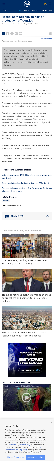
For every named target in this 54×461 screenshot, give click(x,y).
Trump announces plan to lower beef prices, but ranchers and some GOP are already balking (26, 298)
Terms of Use (13, 445)
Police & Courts (46, 10)
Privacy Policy (24, 445)
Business (6, 200)
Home (26, 10)
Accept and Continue (35, 457)
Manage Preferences (15, 457)
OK (51, 422)
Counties (35, 10)
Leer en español (46, 39)
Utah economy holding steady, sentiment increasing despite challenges (25, 262)
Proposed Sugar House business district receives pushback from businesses (24, 334)
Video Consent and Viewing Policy (23, 448)
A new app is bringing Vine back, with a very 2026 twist (25, 183)
